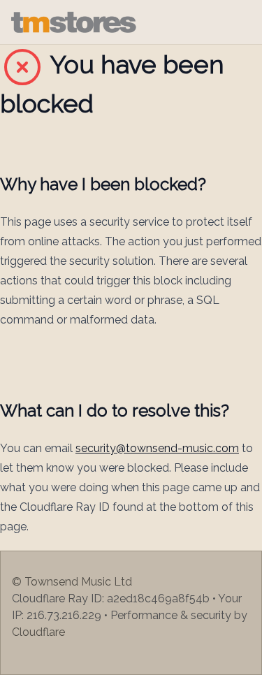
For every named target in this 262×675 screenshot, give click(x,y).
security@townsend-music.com (157, 448)
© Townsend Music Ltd (72, 581)
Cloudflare (38, 632)
